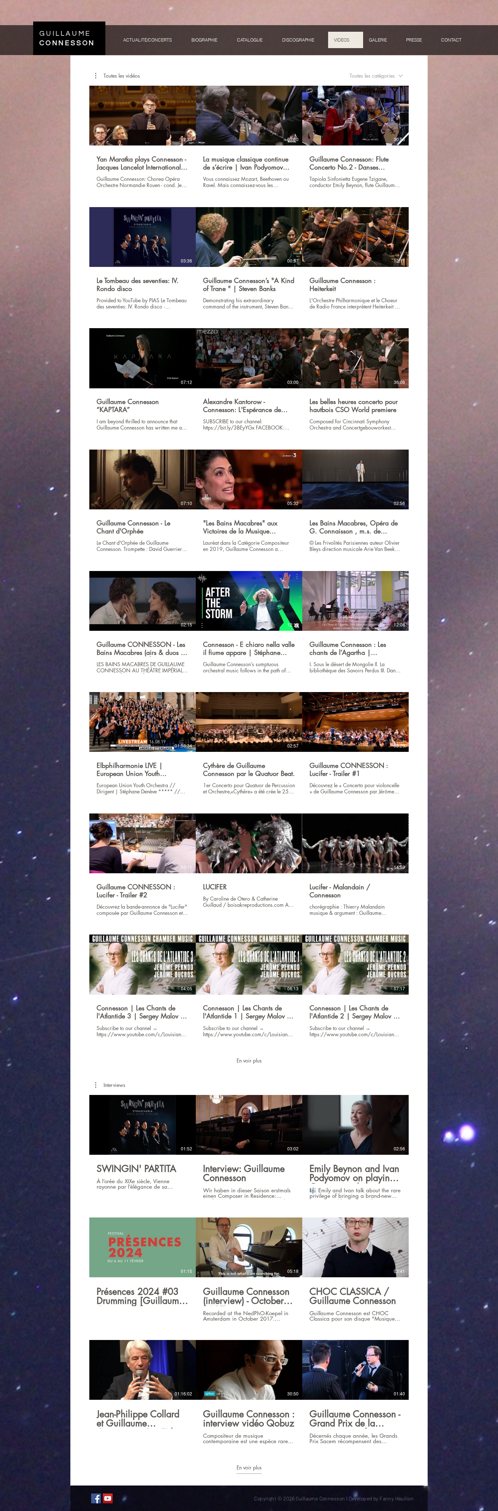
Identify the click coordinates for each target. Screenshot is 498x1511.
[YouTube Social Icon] (108, 1498)
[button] (117, 76)
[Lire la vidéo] (142, 115)
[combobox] (376, 76)
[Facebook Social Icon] (96, 1498)
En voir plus (249, 1060)
